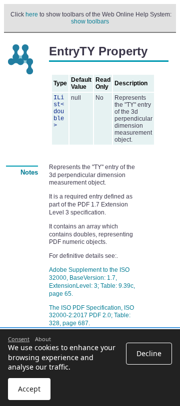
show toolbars (90, 21)
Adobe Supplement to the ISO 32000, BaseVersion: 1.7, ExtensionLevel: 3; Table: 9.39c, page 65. (92, 281)
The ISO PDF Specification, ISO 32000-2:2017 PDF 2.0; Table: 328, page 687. (91, 315)
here (32, 14)
